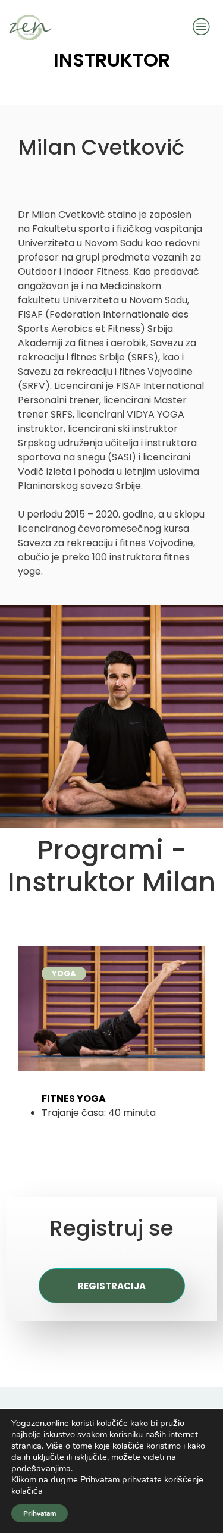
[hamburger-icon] (200, 27)
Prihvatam (39, 1513)
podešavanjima (41, 1468)
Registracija (112, 1286)
